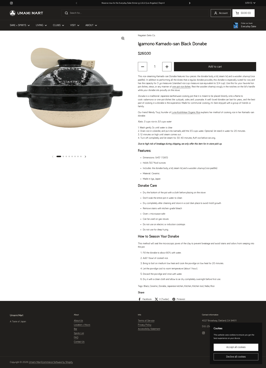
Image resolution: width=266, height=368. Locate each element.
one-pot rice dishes (181, 86)
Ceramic (154, 286)
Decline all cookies (236, 356)
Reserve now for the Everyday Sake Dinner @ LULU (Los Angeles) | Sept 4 (133, 3)
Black (146, 286)
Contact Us (79, 341)
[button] (58, 156)
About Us (78, 320)
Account (223, 13)
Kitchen (187, 286)
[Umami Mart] (26, 13)
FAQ (76, 337)
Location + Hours (82, 325)
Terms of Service (146, 320)
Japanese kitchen (175, 286)
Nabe (207, 286)
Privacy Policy (144, 325)
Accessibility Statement (149, 329)
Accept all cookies (236, 347)
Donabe (162, 286)
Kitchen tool (198, 286)
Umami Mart (35, 362)
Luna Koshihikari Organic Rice (186, 112)
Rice (212, 286)
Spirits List (79, 333)
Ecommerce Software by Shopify (57, 362)
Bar (75, 329)
